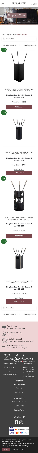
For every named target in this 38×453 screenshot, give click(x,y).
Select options (19, 173)
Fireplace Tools (21, 89)
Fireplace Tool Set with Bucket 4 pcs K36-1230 (19, 96)
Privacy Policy (19, 406)
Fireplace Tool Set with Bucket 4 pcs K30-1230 (19, 225)
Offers (30, 89)
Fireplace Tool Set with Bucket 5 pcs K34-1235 (19, 288)
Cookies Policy (19, 410)
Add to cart (19, 107)
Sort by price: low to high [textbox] (11, 45)
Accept (6, 449)
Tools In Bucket (24, 91)
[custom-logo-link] (19, 3)
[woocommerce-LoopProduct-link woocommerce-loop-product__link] (19, 67)
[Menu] (5, 3)
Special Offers (13, 91)
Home (3, 34)
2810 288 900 (29, 372)
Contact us (19, 392)
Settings (15, 449)
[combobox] (11, 45)
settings (26, 446)
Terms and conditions (19, 401)
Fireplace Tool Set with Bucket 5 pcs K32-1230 (19, 159)
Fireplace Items (11, 34)
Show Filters (10, 39)
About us (19, 388)
